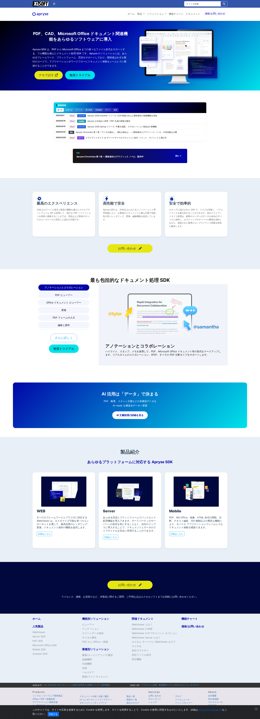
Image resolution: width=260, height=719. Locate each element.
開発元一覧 (132, 699)
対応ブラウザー (140, 650)
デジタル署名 (89, 637)
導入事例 (89, 110)
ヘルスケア (88, 672)
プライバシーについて (210, 709)
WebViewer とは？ (142, 624)
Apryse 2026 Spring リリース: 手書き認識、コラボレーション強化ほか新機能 (122, 126)
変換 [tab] (63, 310)
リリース (79, 110)
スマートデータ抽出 (93, 633)
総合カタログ (133, 702)
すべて (59, 110)
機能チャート (176, 13)
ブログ (178, 696)
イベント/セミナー (184, 702)
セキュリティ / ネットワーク (93, 702)
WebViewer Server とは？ (146, 637)
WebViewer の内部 (142, 628)
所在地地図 (213, 699)
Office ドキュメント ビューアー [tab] (63, 302)
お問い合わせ (154, 695)
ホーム (131, 13)
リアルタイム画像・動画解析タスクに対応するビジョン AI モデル (170, 685)
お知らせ (69, 110)
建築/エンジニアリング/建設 (97, 654)
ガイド (107, 110)
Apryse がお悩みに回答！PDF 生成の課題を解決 (108, 121)
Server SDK (38, 636)
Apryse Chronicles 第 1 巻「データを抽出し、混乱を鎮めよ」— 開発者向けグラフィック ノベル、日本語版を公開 (126, 132)
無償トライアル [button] (80, 75)
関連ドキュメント (142, 618)
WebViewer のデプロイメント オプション (154, 633)
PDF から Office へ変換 (95, 641)
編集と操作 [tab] (64, 325)
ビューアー (88, 624)
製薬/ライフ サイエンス (95, 676)
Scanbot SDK (40, 653)
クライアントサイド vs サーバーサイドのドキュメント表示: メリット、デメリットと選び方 (126, 137)
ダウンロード (154, 699)
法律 (84, 668)
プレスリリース (215, 702)
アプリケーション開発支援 (45, 702)
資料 (115, 110)
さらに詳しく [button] (64, 338)
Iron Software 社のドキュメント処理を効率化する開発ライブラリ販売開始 (77, 685)
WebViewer (38, 632)
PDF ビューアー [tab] (64, 295)
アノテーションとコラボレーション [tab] (64, 287)
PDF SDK (37, 640)
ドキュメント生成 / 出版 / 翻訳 (94, 696)
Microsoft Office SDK (44, 645)
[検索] (224, 3)
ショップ (152, 702)
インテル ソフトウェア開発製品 (47, 695)
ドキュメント (193, 13)
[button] (54, 3)
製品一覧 (131, 696)
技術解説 (99, 110)
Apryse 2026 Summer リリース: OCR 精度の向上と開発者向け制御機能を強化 (122, 115)
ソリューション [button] (156, 13)
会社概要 (212, 695)
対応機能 (136, 659)
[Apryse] (45, 14)
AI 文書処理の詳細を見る (130, 415)
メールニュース (182, 699)
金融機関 (87, 659)
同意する (53, 714)
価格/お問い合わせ (215, 13)
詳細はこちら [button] (44, 533)
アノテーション (90, 628)
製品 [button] (140, 13)
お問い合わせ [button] (127, 248)
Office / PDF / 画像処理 (43, 699)
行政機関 (87, 663)
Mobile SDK (39, 649)
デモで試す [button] (47, 75)
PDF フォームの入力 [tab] (64, 317)
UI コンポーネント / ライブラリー (96, 699)
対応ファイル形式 (141, 654)
